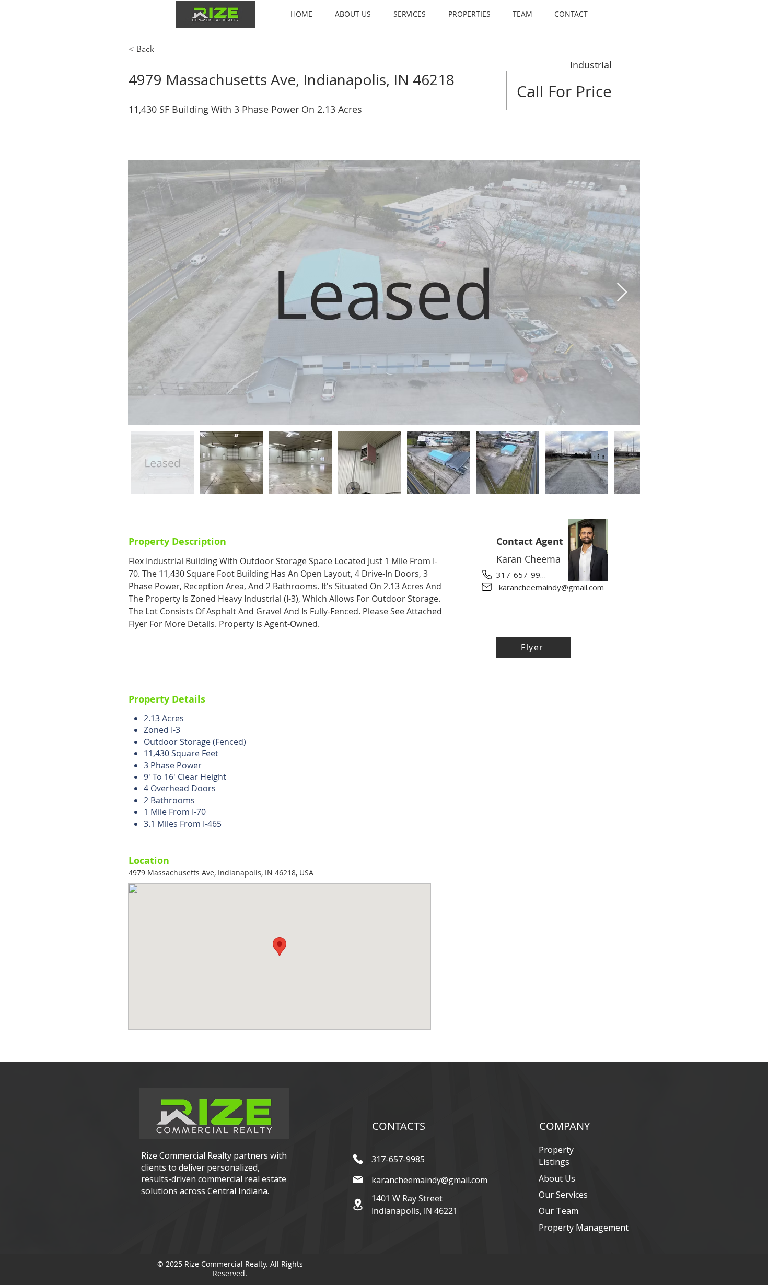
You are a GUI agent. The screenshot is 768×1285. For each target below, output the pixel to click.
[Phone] (487, 574)
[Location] (357, 1204)
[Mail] (487, 586)
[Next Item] (622, 293)
